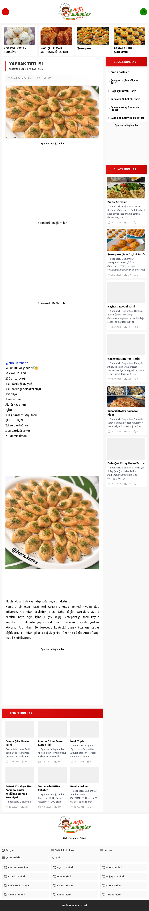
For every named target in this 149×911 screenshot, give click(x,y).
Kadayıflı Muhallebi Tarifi (125, 99)
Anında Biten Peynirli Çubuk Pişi (51, 743)
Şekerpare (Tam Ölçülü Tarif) (124, 81)
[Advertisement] (52, 170)
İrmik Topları (78, 741)
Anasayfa (13, 69)
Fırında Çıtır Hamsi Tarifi (17, 743)
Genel (23, 69)
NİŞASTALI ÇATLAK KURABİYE (15, 50)
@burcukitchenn (16, 363)
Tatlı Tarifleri (25, 78)
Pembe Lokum (79, 786)
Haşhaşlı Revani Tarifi (123, 91)
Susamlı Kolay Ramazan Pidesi (125, 108)
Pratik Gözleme (120, 72)
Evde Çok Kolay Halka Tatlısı (127, 118)
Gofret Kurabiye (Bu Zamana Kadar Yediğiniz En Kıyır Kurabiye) (18, 792)
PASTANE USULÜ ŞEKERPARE (124, 50)
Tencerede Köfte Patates (49, 788)
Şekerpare (84, 48)
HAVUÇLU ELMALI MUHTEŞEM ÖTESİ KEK (54, 50)
